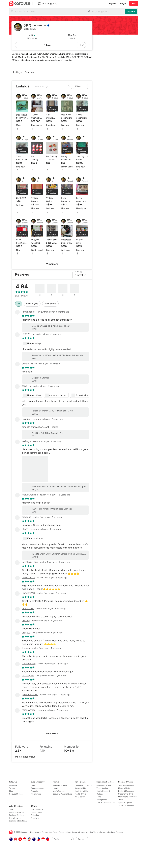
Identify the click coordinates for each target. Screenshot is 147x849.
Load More (52, 733)
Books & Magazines (126, 791)
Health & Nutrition (82, 791)
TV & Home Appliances (105, 802)
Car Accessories (37, 788)
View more (52, 263)
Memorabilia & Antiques (127, 797)
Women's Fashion (60, 785)
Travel (120, 800)
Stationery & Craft (125, 794)
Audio (98, 797)
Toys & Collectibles (126, 785)
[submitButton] (131, 11)
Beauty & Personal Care (62, 794)
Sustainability (64, 832)
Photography (101, 800)
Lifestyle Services (16, 812)
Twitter (12, 788)
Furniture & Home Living (84, 785)
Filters (78, 86)
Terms (95, 832)
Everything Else (37, 809)
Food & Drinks (80, 794)
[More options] (89, 45)
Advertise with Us (85, 832)
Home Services (15, 818)
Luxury (55, 788)
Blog (11, 791)
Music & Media (124, 788)
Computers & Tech (103, 785)
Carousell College (16, 794)
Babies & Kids (80, 788)
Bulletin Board (36, 812)
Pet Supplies (80, 797)
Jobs (11, 809)
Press (55, 832)
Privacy (103, 832)
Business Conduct (115, 832)
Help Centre (35, 832)
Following (35, 815)
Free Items (35, 818)
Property (34, 791)
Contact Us (46, 832)
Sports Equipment (125, 802)
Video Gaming (102, 788)
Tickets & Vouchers (126, 805)
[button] (56, 29)
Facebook (13, 785)
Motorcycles (36, 794)
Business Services (16, 815)
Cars (33, 785)
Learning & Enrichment (18, 821)
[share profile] (83, 45)
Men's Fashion (58, 791)
